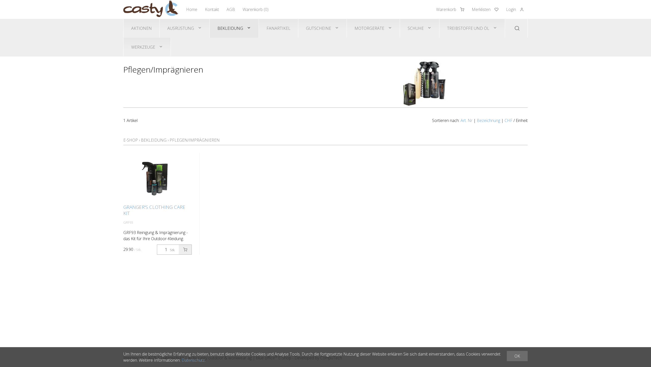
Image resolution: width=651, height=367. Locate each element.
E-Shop (130, 140)
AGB (231, 9)
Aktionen (141, 28)
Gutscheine (318, 28)
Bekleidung (230, 28)
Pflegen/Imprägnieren (195, 140)
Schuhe (416, 28)
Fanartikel (278, 28)
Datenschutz (193, 360)
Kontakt (212, 9)
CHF (508, 120)
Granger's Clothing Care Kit (154, 210)
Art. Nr (466, 120)
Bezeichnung (488, 120)
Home (191, 9)
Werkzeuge (143, 47)
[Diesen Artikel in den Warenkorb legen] (185, 249)
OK (517, 356)
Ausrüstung (180, 28)
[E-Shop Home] (151, 9)
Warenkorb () (256, 9)
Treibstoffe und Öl (468, 28)
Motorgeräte (369, 28)
